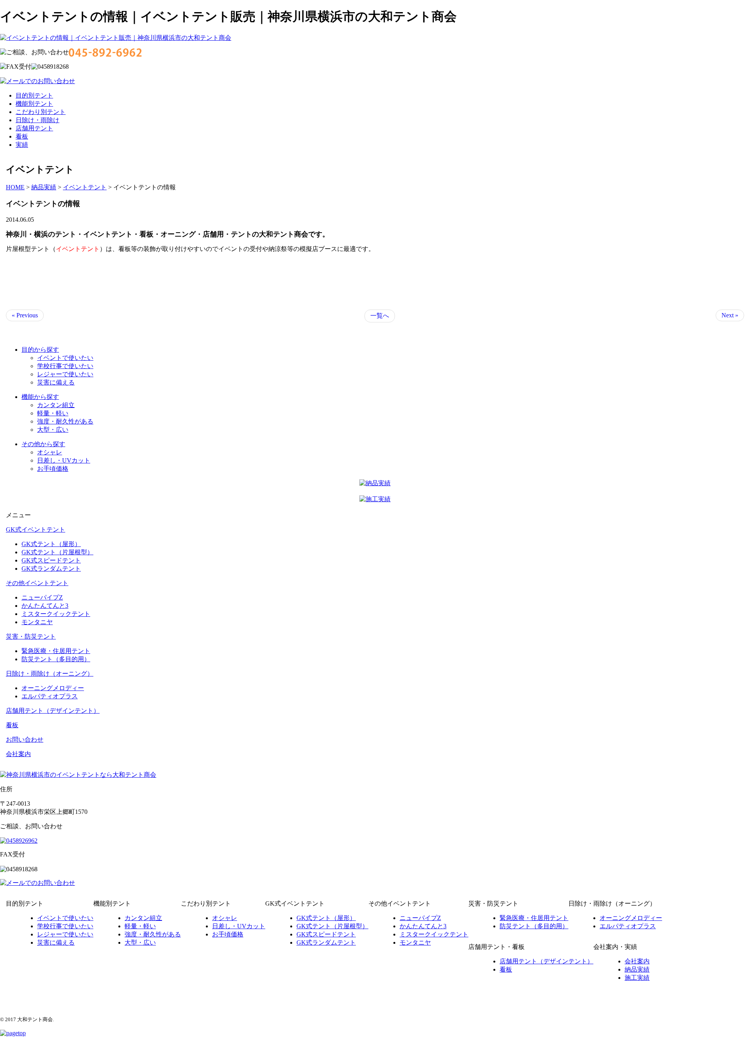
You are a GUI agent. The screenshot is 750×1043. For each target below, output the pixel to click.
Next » (729, 315)
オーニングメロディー (52, 688)
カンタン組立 (56, 405)
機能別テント (34, 103)
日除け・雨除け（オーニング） (49, 673)
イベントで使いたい (65, 357)
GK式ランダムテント (51, 568)
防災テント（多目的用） (55, 659)
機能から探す (40, 396)
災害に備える (56, 382)
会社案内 (18, 754)
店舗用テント (34, 128)
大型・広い (52, 429)
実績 (22, 144)
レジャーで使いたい (65, 374)
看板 (22, 136)
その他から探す (43, 444)
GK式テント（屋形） (51, 544)
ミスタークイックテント (55, 613)
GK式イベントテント (35, 529)
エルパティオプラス (49, 696)
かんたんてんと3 (44, 605)
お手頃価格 (52, 468)
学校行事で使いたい (65, 366)
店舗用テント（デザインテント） (53, 710)
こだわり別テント (41, 112)
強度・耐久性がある (65, 421)
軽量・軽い (52, 413)
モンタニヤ (37, 622)
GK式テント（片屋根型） (57, 552)
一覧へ (379, 315)
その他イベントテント (37, 583)
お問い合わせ (24, 739)
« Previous (25, 315)
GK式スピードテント (51, 560)
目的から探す (40, 349)
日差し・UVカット (63, 460)
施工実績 (637, 977)
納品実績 (637, 969)
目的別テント (34, 95)
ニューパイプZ (42, 597)
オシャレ (49, 452)
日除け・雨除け (37, 120)
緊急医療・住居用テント (55, 651)
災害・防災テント (31, 636)
